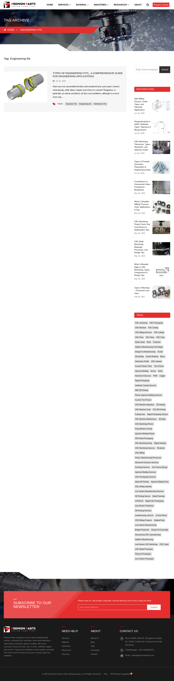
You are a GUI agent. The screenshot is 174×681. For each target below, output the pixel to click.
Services (63, 5)
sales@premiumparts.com (143, 655)
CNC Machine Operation (144, 405)
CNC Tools (160, 337)
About (138, 5)
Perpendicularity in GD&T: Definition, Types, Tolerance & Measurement (142, 125)
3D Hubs (162, 419)
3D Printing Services (143, 511)
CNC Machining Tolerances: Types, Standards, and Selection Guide (142, 145)
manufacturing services (144, 515)
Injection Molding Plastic (144, 434)
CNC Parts (139, 337)
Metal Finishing (158, 496)
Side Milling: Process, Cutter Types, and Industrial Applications (141, 104)
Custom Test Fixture (143, 400)
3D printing (139, 356)
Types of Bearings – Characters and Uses (142, 290)
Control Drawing (152, 356)
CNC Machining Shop (143, 443)
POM (155, 376)
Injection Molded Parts (160, 482)
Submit (153, 607)
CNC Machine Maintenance (146, 419)
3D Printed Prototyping (144, 438)
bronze (153, 371)
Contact (94, 654)
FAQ (93, 646)
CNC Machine (140, 328)
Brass (162, 356)
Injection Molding (141, 371)
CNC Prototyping (156, 323)
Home (50, 5)
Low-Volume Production (144, 506)
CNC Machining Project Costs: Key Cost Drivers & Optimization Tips (142, 225)
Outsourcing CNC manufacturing (148, 535)
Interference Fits (100, 104)
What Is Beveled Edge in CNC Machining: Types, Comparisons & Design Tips (142, 269)
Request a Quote (161, 5)
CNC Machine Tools (143, 410)
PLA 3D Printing (159, 410)
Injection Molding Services (145, 472)
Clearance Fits (71, 104)
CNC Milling (139, 453)
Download (95, 650)
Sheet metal (140, 342)
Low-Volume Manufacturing (145, 525)
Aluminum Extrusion (143, 376)
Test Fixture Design (159, 467)
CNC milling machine (143, 487)
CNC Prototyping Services (145, 477)
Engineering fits (85, 104)
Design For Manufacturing (145, 352)
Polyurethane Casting (143, 429)
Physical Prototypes (143, 554)
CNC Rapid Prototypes (144, 549)
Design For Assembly (159, 530)
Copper (162, 376)
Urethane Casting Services (145, 385)
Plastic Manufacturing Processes (148, 458)
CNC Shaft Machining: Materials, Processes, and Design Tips (141, 247)
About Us (95, 638)
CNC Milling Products (143, 520)
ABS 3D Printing (141, 390)
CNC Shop (150, 337)
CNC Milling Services (143, 332)
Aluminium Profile (142, 361)
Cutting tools (140, 414)
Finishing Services (142, 467)
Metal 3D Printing (142, 482)
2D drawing (160, 405)
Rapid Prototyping (142, 381)
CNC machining (141, 323)
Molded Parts (159, 520)
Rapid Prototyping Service (157, 414)
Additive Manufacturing (144, 539)
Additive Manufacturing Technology (149, 347)
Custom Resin (161, 515)
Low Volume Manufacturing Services (149, 491)
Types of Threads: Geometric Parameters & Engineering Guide (142, 165)
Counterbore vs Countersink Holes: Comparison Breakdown (142, 185)
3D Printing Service (142, 496)
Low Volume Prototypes (144, 559)
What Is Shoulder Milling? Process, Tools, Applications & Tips (142, 205)
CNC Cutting (153, 328)
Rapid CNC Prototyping (154, 501)
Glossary (65, 654)
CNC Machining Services (145, 448)
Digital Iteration (160, 443)
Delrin (160, 371)
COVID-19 (139, 501)
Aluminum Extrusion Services (147, 462)
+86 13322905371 (146, 650)
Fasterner (157, 342)
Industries (100, 5)
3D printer (161, 448)
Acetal (160, 352)
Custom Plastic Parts (143, 366)
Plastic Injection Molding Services (148, 395)
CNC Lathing (159, 332)
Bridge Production (142, 530)
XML (106, 674)
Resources (120, 5)
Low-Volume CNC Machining (146, 544)
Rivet (149, 342)
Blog (93, 642)
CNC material (156, 361)
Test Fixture (159, 366)
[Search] (147, 5)
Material (81, 5)
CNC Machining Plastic (144, 424)
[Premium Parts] (19, 5)
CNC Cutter (164, 544)
